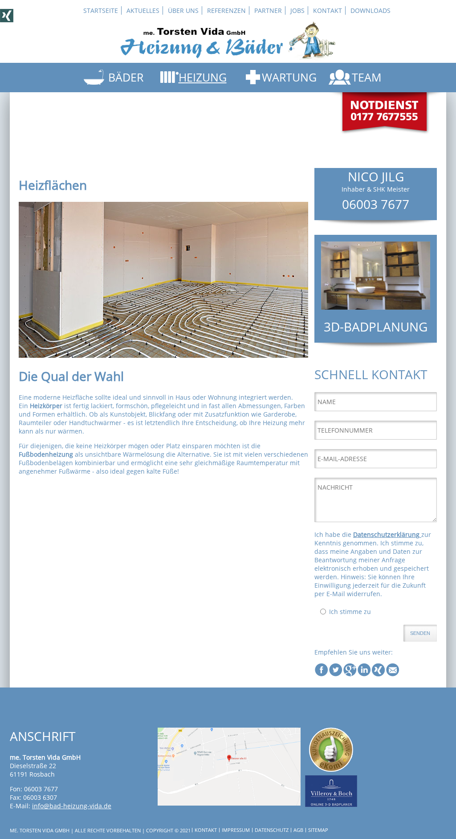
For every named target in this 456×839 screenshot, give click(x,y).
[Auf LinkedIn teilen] (364, 674)
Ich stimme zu (350, 611)
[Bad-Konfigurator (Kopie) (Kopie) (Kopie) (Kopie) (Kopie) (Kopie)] (375, 307)
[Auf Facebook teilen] (321, 674)
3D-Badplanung (376, 326)
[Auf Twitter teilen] (336, 674)
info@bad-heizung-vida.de (71, 806)
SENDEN (420, 633)
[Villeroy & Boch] (331, 804)
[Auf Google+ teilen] (350, 674)
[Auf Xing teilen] (378, 674)
